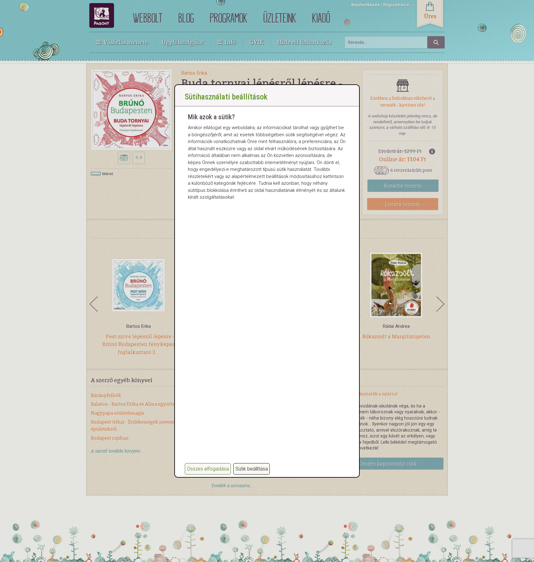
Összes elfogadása (208, 469)
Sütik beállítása (251, 469)
